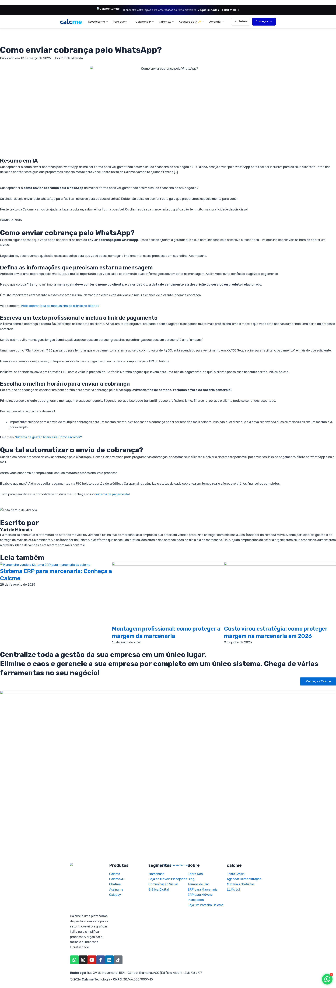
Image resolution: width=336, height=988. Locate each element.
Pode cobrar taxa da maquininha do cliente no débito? (60, 306)
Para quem (120, 21)
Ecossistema (96, 21)
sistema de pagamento (112, 494)
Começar (261, 21)
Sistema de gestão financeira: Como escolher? (48, 437)
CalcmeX (165, 21)
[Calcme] (71, 21)
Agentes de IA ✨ (190, 21)
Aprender (215, 21)
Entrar (243, 21)
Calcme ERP (143, 21)
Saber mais (229, 10)
